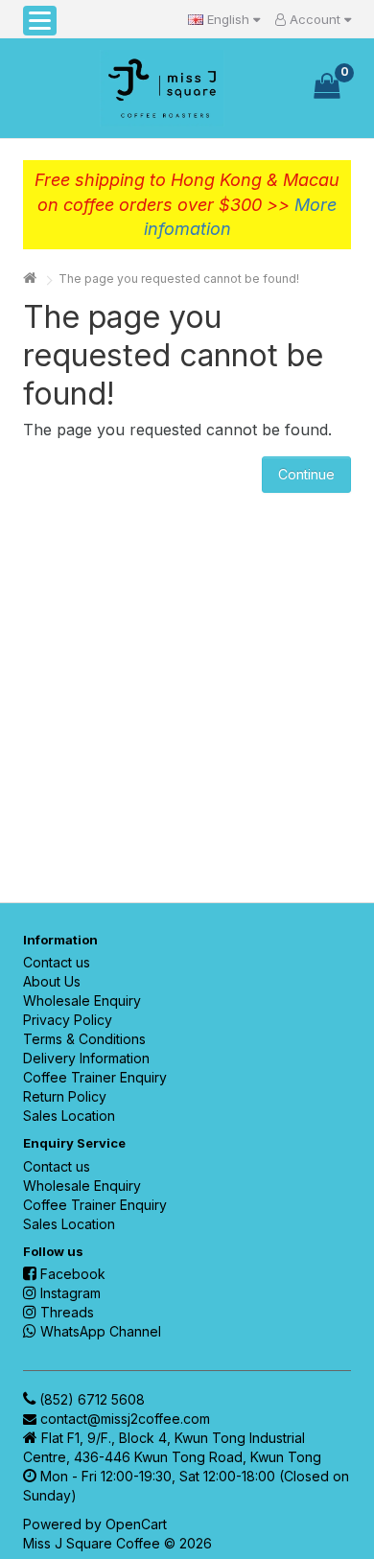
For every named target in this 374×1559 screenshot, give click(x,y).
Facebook (72, 1274)
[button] (40, 20)
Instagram (70, 1293)
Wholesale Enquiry (82, 1000)
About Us (52, 981)
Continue (306, 474)
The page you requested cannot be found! (178, 278)
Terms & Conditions (84, 1039)
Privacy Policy (67, 1020)
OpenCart (136, 1524)
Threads (67, 1312)
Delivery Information (86, 1058)
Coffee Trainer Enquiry (95, 1077)
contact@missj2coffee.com (125, 1418)
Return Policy (64, 1096)
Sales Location (69, 1115)
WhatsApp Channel (100, 1331)
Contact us (56, 962)
